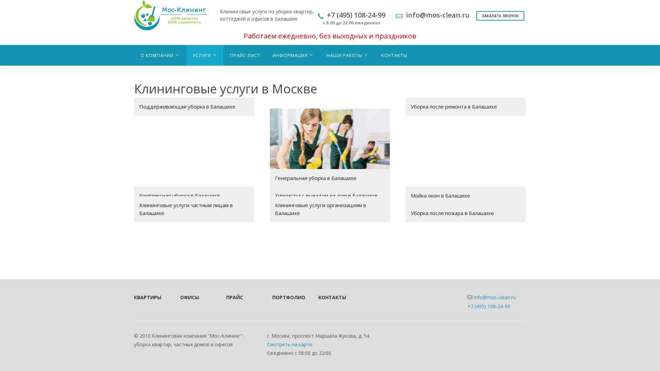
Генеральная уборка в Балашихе (315, 178)
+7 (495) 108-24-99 (489, 306)
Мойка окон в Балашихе (440, 195)
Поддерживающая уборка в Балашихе (187, 106)
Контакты (332, 297)
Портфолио (286, 297)
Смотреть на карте (289, 344)
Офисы (189, 297)
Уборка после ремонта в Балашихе (454, 106)
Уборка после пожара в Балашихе (452, 213)
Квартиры (147, 297)
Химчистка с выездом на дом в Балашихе (326, 195)
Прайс (234, 297)
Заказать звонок (500, 15)
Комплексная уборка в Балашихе (179, 195)
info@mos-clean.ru (495, 297)
